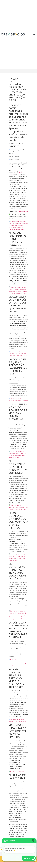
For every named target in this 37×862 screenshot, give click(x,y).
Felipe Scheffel (23, 211)
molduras (14, 337)
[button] (34, 34)
